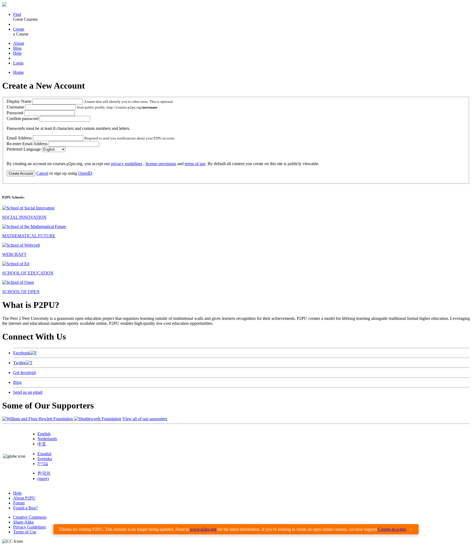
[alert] (236, 529)
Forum (19, 503)
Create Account (21, 173)
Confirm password (23, 118)
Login (18, 63)
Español (44, 453)
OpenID (85, 173)
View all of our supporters (144, 418)
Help (17, 53)
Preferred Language (24, 149)
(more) (43, 478)
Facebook (21, 353)
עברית (42, 463)
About (18, 43)
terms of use (195, 163)
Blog (17, 48)
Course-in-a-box (392, 529)
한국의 (44, 473)
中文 (41, 444)
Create (18, 29)
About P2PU (24, 498)
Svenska (44, 458)
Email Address (19, 138)
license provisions (161, 163)
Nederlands (47, 438)
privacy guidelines (126, 163)
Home (18, 72)
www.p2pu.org (203, 529)
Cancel (42, 173)
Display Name (19, 101)
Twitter (19, 362)
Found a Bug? (25, 508)
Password (15, 112)
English (44, 433)
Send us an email (27, 392)
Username (15, 107)
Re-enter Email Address (27, 143)
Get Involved (24, 372)
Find (17, 14)
